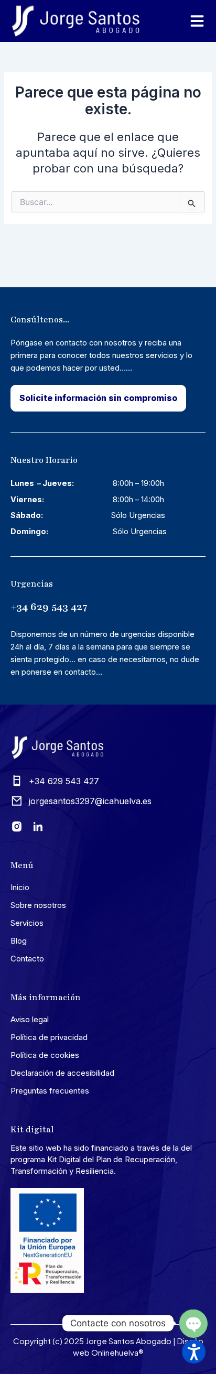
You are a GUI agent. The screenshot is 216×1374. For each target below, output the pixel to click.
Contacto (27, 959)
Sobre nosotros (38, 905)
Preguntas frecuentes (49, 1091)
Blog (18, 941)
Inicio (19, 887)
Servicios (27, 923)
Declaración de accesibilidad (62, 1073)
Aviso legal (29, 1019)
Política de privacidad (49, 1037)
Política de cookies (44, 1055)
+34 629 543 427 (49, 606)
